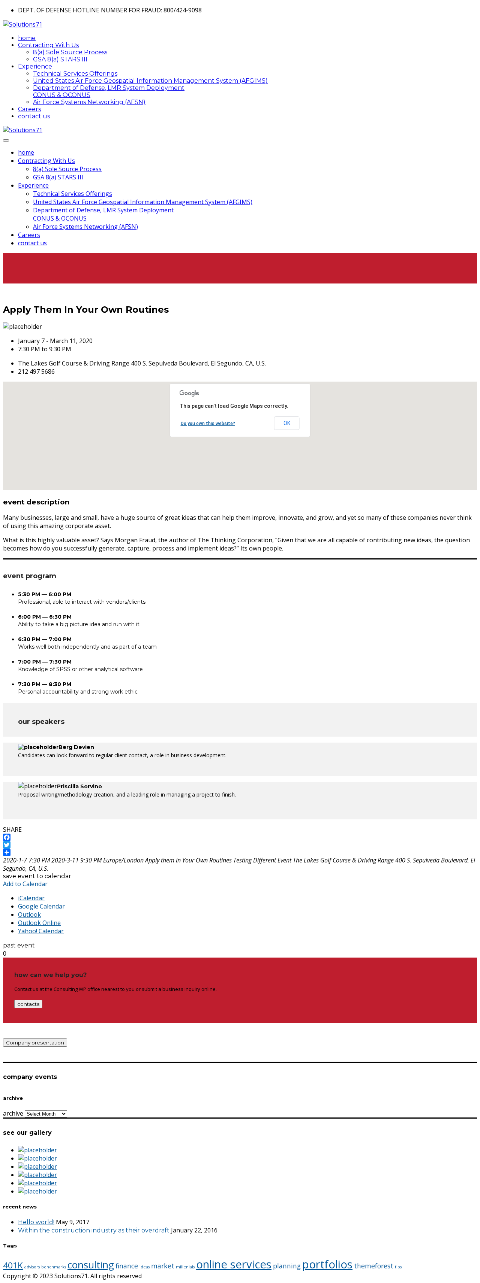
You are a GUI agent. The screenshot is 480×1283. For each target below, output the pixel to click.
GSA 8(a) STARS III (60, 59)
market (162, 1265)
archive (13, 1113)
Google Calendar (41, 906)
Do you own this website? (208, 423)
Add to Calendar (25, 884)
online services (234, 1264)
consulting (91, 1264)
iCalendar (31, 898)
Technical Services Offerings (75, 73)
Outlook (29, 914)
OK (287, 423)
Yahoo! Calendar (41, 931)
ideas (145, 1267)
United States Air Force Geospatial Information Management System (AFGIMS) (150, 80)
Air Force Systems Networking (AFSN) (89, 102)
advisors (32, 1267)
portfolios (327, 1264)
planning (287, 1265)
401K (13, 1265)
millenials (185, 1267)
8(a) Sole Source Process (70, 52)
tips (398, 1267)
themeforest (373, 1265)
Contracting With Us (48, 45)
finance (127, 1265)
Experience (35, 66)
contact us (34, 116)
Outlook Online (39, 923)
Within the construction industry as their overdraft (94, 1230)
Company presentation (35, 1043)
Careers (29, 109)
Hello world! (36, 1222)
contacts (28, 1004)
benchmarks (53, 1267)
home (27, 38)
